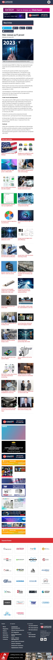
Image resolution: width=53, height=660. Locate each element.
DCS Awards (32, 634)
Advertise (5, 635)
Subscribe (5, 637)
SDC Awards (32, 636)
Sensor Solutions (16, 643)
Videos (5, 631)
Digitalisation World (17, 647)
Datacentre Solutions (17, 645)
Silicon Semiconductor (17, 630)
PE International (33, 629)
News (4, 626)
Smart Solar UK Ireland (17, 641)
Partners (5, 633)
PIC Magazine (15, 632)
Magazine (5, 628)
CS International (33, 625)
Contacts (5, 639)
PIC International (33, 627)
